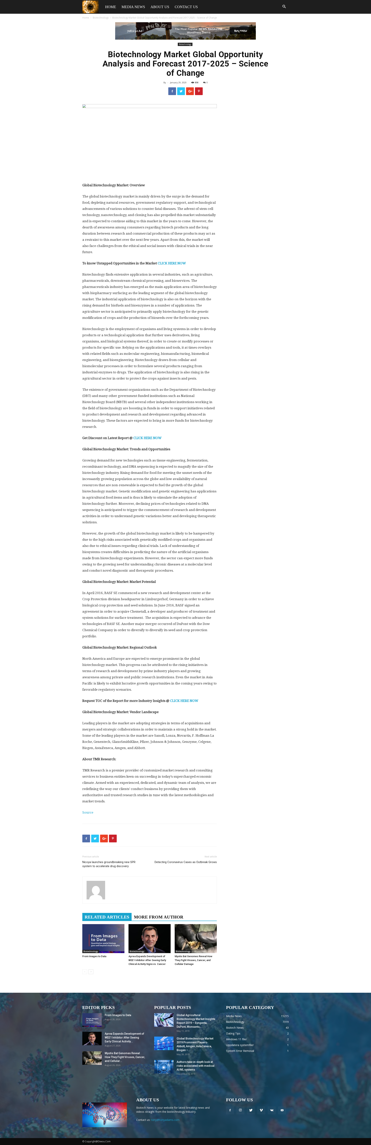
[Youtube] (282, 1110)
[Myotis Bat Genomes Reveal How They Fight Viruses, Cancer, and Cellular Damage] (196, 938)
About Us (160, 7)
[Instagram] (240, 1110)
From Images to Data (94, 956)
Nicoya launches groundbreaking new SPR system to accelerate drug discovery (108, 864)
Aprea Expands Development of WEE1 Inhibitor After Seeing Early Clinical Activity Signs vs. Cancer (147, 960)
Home (110, 7)
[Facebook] (230, 1110)
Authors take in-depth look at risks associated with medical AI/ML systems (195, 1065)
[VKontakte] (272, 1110)
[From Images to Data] (103, 938)
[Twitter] (251, 1110)
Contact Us (186, 7)
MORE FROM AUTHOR (158, 917)
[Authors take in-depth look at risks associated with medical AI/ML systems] (164, 1066)
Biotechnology (101, 17)
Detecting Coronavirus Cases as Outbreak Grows (186, 862)
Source (87, 812)
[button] (284, 7)
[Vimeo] (261, 1110)
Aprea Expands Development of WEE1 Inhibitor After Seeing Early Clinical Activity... (124, 1037)
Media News (133, 7)
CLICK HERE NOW (172, 263)
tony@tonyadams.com (165, 1120)
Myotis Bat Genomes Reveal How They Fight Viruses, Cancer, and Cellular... (125, 1057)
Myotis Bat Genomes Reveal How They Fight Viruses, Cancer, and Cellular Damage (193, 960)
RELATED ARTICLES (107, 917)
